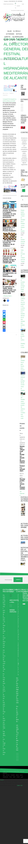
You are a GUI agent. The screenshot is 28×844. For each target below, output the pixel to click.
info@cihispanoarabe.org (8, 4)
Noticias (17, 775)
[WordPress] (10, 327)
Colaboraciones (5, 776)
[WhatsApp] (10, 319)
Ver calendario (22, 493)
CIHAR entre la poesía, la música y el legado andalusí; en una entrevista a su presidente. (9, 213)
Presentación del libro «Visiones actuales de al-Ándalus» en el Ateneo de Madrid (23, 221)
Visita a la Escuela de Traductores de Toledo (23, 255)
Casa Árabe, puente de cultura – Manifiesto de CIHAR (23, 340)
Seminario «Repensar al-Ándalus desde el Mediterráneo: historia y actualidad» (22, 459)
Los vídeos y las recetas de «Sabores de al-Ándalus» (9, 243)
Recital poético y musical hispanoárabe (22, 484)
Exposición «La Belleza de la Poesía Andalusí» (9, 229)
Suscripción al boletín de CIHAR (17, 10)
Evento (18, 579)
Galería (14, 776)
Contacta (18, 776)
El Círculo (8, 775)
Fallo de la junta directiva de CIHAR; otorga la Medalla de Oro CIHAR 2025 (9, 259)
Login (23, 4)
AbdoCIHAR (5, 95)
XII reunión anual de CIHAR (23, 240)
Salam (4, 775)
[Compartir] (10, 330)
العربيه (22, 776)
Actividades (13, 775)
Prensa (10, 776)
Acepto (2, 780)
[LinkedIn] (10, 317)
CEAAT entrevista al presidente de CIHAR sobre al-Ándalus (23, 383)
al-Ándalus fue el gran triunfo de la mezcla (23, 364)
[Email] (10, 325)
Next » (10, 296)
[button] (22, 505)
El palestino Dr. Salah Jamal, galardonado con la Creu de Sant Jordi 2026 (9, 290)
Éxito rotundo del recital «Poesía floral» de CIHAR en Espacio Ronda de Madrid (4, 693)
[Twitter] (10, 314)
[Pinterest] (10, 322)
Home (1, 58)
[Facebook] (10, 311)
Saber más (19, 785)
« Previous (5, 296)
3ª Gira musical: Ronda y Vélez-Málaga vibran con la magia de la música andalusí (4, 735)
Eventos (21, 775)
